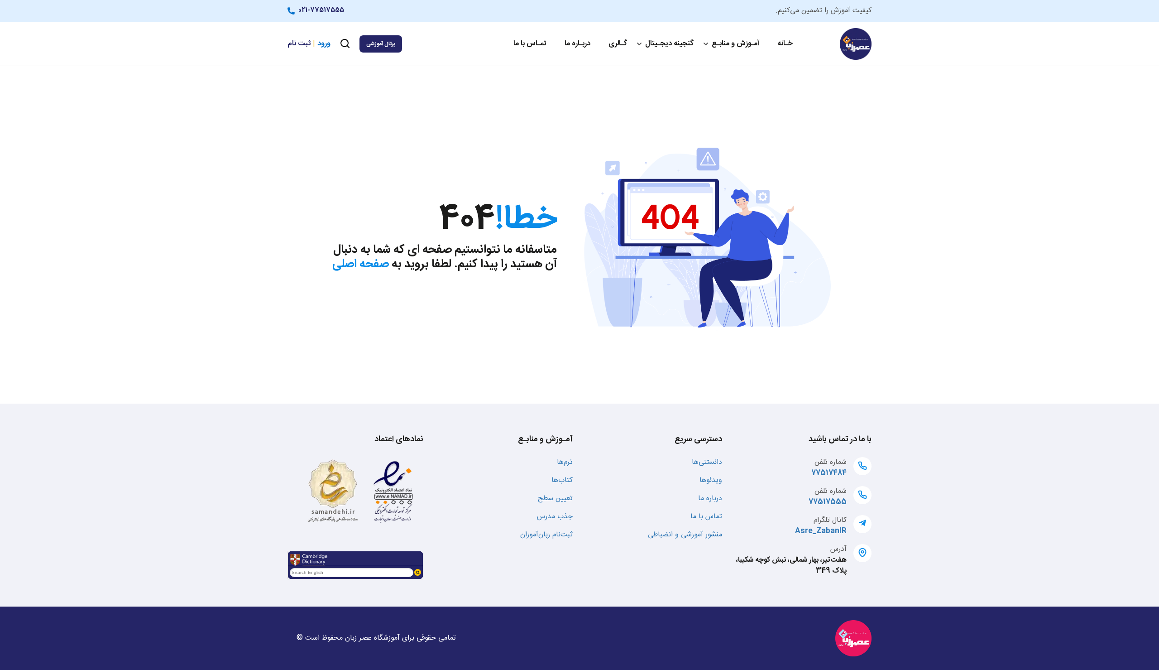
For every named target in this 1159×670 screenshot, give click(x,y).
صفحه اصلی (360, 264)
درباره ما (710, 498)
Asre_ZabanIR (821, 531)
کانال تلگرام (830, 520)
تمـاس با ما (529, 44)
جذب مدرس (555, 517)
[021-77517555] (292, 10)
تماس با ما (706, 517)
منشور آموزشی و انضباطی (685, 535)
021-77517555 (321, 10)
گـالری (617, 44)
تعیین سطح (555, 498)
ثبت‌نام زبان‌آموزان (546, 535)
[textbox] (351, 572)
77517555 (828, 502)
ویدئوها (710, 480)
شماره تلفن (830, 462)
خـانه (785, 44)
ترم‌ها (565, 462)
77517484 (829, 473)
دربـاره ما (577, 44)
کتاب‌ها (562, 480)
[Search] (417, 572)
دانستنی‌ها (707, 462)
